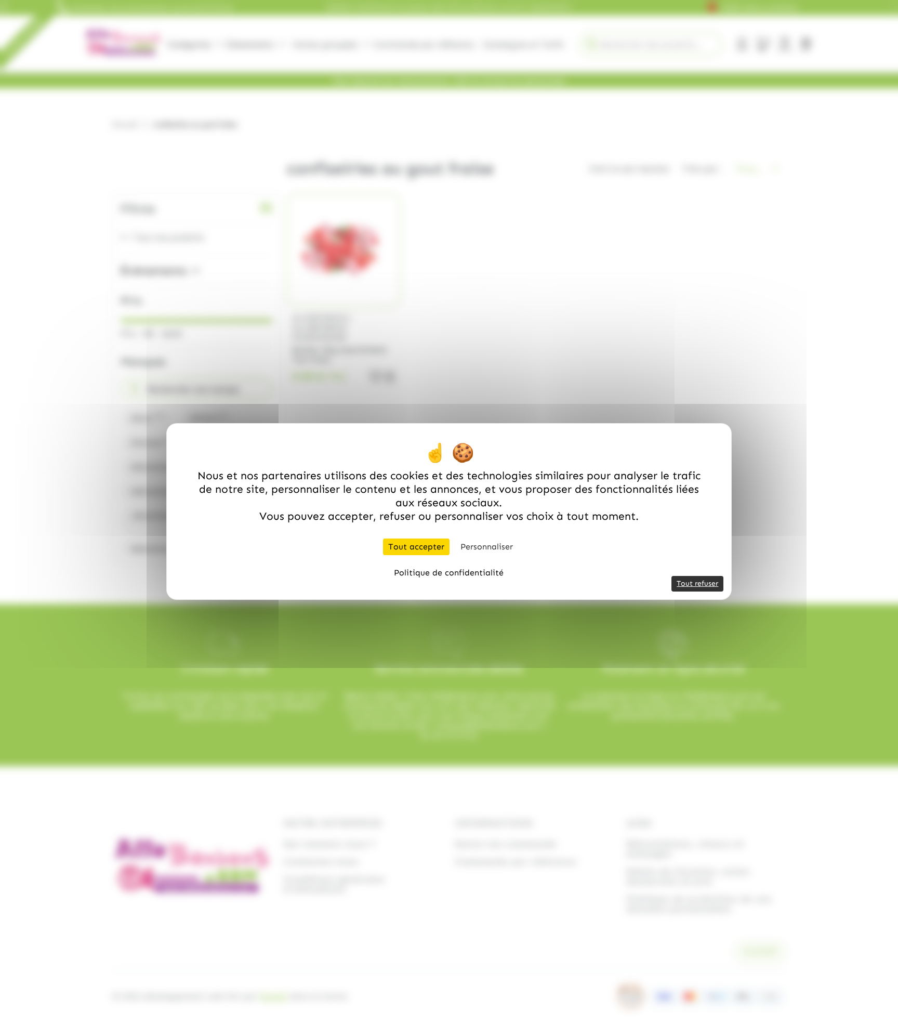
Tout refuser (697, 583)
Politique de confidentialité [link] (449, 573)
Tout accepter (416, 547)
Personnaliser (486, 547)
